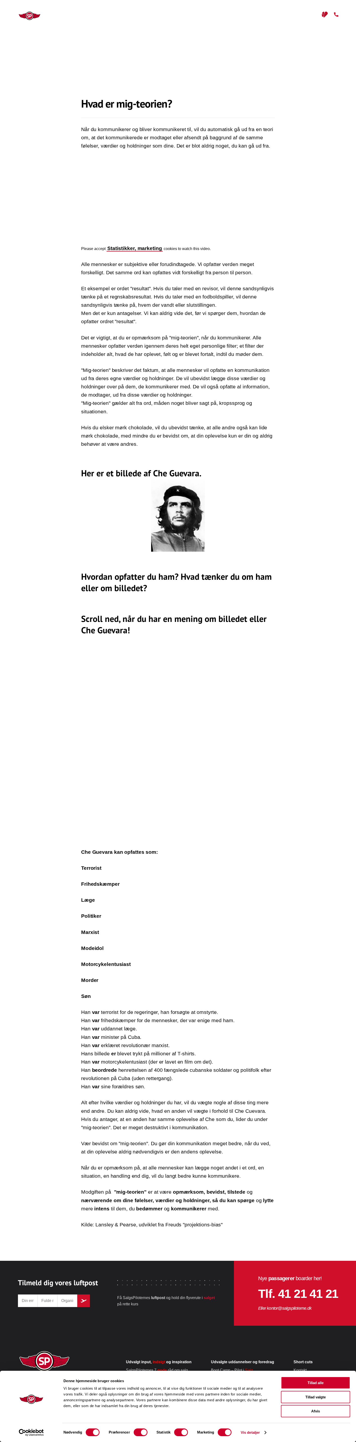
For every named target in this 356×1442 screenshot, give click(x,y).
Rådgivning (231, 14)
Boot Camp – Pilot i (232, 1370)
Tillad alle (316, 1383)
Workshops (195, 14)
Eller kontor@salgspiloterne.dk (284, 1308)
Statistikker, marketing (134, 248)
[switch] (140, 1432)
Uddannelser (124, 14)
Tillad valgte (315, 1397)
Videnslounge (270, 14)
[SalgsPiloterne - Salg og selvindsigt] (24, 16)
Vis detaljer (250, 1432)
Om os (303, 14)
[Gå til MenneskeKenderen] (324, 14)
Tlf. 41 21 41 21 (298, 1294)
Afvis (315, 1411)
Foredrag (160, 14)
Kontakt (300, 1370)
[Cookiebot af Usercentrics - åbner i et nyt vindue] (31, 1432)
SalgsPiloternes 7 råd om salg (157, 1370)
